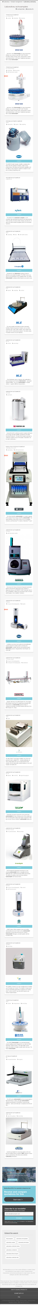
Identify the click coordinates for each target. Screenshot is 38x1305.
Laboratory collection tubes (13, 1246)
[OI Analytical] (19, 266)
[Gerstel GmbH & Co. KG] (19, 694)
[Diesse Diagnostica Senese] (19, 579)
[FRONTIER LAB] (19, 426)
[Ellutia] (19, 921)
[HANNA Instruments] (19, 1035)
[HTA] (19, 636)
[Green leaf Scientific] (19, 807)
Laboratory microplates (22, 1238)
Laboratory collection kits (12, 1257)
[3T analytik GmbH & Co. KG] (19, 978)
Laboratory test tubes (23, 1242)
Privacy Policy (16, 1221)
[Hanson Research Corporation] (19, 508)
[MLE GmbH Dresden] (19, 322)
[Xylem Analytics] (19, 210)
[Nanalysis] (19, 863)
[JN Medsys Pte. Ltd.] (19, 750)
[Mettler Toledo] (19, 49)
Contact (19, 161)
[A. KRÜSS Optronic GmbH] (19, 1148)
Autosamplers (9, 1238)
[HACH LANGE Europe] (19, 156)
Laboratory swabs (10, 1242)
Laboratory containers (11, 1250)
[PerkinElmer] (19, 1091)
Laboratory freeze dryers (12, 1253)
